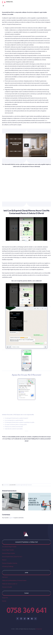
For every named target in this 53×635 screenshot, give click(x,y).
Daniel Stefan (6, 484)
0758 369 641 (27, 610)
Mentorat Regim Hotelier (8, 553)
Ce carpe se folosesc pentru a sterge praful (16, 424)
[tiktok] (24, 618)
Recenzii (4, 560)
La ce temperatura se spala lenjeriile (14, 420)
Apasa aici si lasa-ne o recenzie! (26, 375)
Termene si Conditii (7, 587)
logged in (11, 517)
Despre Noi (5, 597)
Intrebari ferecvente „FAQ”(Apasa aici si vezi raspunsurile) (18, 414)
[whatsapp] (35, 618)
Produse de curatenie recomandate (14, 426)
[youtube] (28, 618)
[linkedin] (31, 618)
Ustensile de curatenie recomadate (14, 428)
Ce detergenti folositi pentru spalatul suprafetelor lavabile (19, 422)
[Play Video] (26, 145)
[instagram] (21, 618)
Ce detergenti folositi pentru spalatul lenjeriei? (16, 418)
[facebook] (17, 618)
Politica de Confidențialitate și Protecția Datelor (14, 580)
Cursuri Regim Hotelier (8, 550)
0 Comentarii (29, 484)
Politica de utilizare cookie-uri (9, 583)
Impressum (5, 577)
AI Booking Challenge (7, 566)
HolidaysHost (39, 629)
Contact (4, 601)
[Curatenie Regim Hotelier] (26, 379)
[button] (3, 502)
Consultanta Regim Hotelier (9, 546)
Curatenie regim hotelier (21, 484)
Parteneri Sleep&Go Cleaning (9, 563)
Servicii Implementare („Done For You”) (12, 556)
